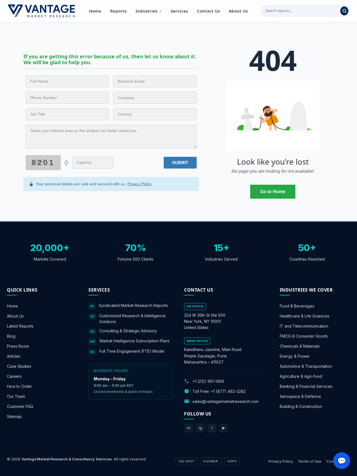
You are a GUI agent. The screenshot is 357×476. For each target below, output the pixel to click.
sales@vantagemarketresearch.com (225, 401)
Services (179, 11)
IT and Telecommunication (304, 326)
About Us (238, 11)
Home (95, 11)
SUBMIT (180, 162)
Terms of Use (309, 461)
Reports (118, 11)
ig (200, 427)
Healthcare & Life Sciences (304, 316)
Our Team (16, 396)
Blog (11, 336)
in (188, 427)
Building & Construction (301, 406)
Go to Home (272, 191)
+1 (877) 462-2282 (228, 391)
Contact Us (208, 11)
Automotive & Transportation (306, 366)
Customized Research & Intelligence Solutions (132, 318)
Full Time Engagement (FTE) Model (131, 350)
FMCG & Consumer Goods (304, 336)
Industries (149, 11)
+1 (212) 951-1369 (208, 381)
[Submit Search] (344, 10)
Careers (14, 376)
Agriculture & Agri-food (301, 376)
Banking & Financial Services (306, 386)
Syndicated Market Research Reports (133, 305)
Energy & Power (295, 356)
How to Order (19, 386)
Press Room (18, 346)
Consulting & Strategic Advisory (128, 330)
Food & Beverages (297, 306)
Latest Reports (20, 326)
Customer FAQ (20, 406)
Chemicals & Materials (300, 346)
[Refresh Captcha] (66, 162)
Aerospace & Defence (300, 396)
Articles (13, 356)
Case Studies (19, 366)
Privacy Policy (139, 184)
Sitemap (14, 416)
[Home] (41, 11)
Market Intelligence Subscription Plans (135, 340)
